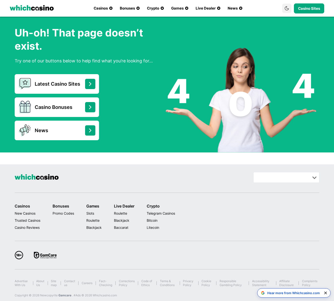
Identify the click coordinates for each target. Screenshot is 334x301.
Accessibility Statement (260, 283)
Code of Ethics (146, 283)
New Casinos (25, 213)
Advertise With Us (21, 283)
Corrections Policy (127, 283)
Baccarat (121, 227)
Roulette (93, 220)
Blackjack (94, 227)
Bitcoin (152, 220)
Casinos (22, 206)
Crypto (153, 206)
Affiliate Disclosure (286, 283)
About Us (40, 283)
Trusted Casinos (27, 220)
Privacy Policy (188, 283)
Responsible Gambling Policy (231, 283)
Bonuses (61, 206)
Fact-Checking (105, 283)
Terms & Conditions (167, 283)
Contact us (69, 283)
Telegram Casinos (161, 213)
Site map (54, 283)
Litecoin (153, 227)
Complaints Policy (309, 283)
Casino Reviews (27, 227)
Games (92, 206)
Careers (87, 283)
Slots (90, 213)
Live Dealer (124, 206)
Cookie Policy (206, 283)
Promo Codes (63, 213)
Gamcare (65, 295)
